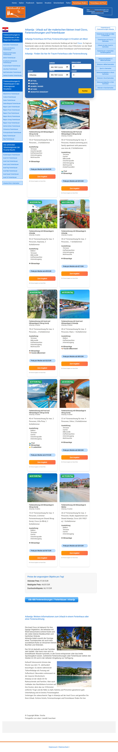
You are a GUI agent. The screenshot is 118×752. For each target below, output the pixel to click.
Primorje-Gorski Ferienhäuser (12, 132)
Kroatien (48, 3)
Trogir (27, 49)
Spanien (39, 3)
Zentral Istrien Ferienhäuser (11, 126)
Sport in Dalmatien (105, 68)
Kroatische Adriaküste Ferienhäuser (10, 61)
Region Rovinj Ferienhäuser (11, 116)
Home (14, 3)
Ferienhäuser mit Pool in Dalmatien (105, 40)
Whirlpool (34, 83)
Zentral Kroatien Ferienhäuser (12, 75)
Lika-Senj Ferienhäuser (10, 69)
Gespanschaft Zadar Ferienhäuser (9, 53)
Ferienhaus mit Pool (98, 3)
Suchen (85, 91)
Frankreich (30, 3)
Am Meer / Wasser (36, 86)
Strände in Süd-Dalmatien (105, 88)
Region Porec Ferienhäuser (11, 110)
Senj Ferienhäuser (8, 139)
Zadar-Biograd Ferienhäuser (12, 103)
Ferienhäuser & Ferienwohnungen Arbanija (105, 28)
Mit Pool (33, 81)
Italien (21, 3)
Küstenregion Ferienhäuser (11, 155)
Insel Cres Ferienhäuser (10, 161)
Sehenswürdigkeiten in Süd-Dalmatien (105, 83)
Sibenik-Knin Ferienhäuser (11, 94)
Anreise (52, 63)
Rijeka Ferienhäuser (9, 136)
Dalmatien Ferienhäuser (10, 45)
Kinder (74, 71)
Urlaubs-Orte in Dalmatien (11, 183)
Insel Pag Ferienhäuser (10, 167)
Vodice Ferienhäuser (9, 97)
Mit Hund (33, 89)
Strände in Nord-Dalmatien (105, 78)
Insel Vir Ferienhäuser (10, 177)
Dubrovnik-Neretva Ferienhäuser (9, 48)
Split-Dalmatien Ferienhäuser (12, 72)
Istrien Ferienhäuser (9, 58)
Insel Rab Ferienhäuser (10, 171)
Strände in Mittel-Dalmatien (105, 64)
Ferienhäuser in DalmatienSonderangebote (105, 51)
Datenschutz (63, 747)
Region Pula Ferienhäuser (11, 113)
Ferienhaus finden (80, 3)
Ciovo (80, 43)
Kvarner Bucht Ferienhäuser (11, 66)
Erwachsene (76, 62)
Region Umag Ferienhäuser (11, 119)
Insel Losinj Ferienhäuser (11, 164)
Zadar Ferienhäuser (9, 100)
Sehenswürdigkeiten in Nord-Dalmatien (105, 73)
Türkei (68, 3)
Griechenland (59, 3)
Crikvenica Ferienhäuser (10, 129)
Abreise (52, 71)
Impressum (53, 747)
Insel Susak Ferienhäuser (11, 174)
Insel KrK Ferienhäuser (10, 158)
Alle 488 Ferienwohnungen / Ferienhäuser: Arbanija (51, 599)
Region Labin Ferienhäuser (11, 107)
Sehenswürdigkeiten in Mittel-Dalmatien (105, 59)
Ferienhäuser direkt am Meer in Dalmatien (105, 34)
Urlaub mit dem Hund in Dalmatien (105, 46)
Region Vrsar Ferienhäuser (11, 123)
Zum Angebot (42, 176)
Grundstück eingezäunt (39, 92)
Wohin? (30, 71)
